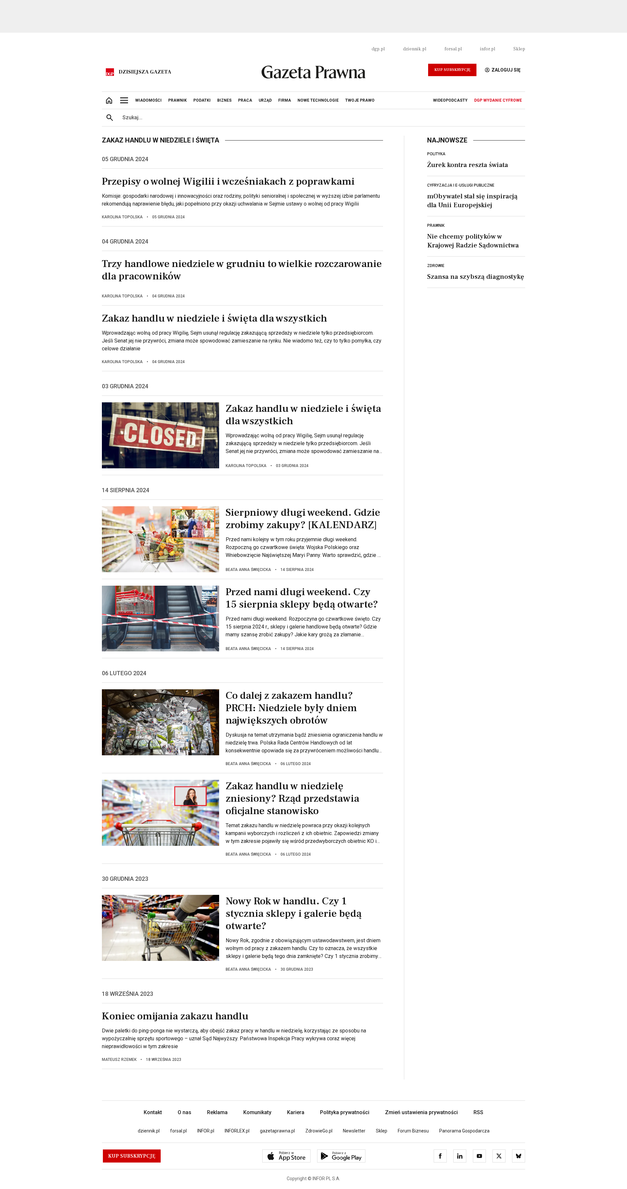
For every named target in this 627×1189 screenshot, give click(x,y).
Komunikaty (257, 1112)
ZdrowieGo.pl (318, 1130)
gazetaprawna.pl (277, 1130)
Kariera (295, 1112)
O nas (184, 1112)
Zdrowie (435, 265)
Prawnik (435, 225)
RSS (478, 1112)
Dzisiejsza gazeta (145, 72)
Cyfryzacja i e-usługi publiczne (460, 185)
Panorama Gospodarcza (464, 1130)
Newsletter (354, 1130)
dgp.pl (378, 49)
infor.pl (487, 49)
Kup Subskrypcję (452, 69)
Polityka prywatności (344, 1112)
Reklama (217, 1112)
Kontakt (153, 1112)
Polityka (436, 154)
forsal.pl (453, 49)
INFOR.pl (205, 1130)
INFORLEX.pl (237, 1130)
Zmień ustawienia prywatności (421, 1112)
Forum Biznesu (413, 1130)
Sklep (519, 49)
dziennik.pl (414, 49)
